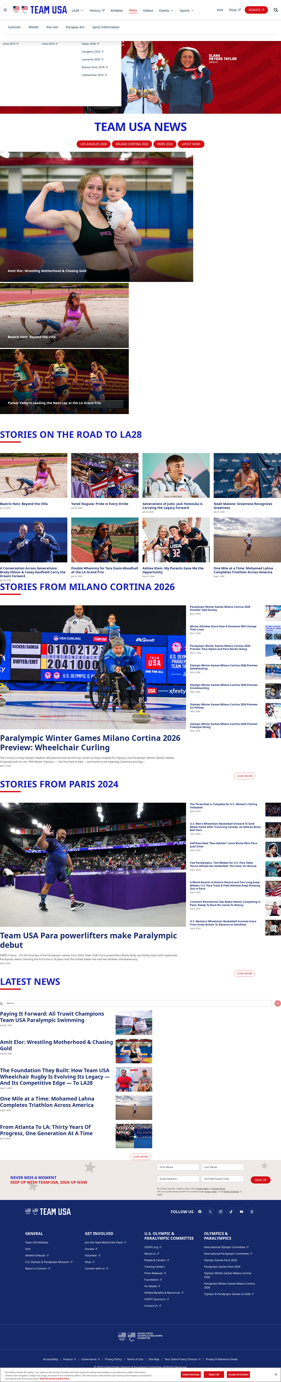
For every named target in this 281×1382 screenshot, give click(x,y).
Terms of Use (219, 1188)
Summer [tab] (14, 27)
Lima (12, 44)
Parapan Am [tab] (75, 27)
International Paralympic (228, 1253)
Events (164, 10)
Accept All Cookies (238, 1374)
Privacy (212, 1191)
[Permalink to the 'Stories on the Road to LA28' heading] (145, 434)
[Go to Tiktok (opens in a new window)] (231, 1212)
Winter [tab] (34, 27)
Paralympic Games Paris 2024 (222, 1266)
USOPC (156, 1299)
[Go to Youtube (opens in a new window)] (241, 1212)
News (133, 10)
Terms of (232, 1191)
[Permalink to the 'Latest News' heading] (63, 981)
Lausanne (94, 59)
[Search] (276, 10)
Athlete (37, 1255)
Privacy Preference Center (222, 1359)
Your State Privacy (183, 1359)
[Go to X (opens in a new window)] (210, 1212)
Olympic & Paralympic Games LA (229, 1294)
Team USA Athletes (36, 1242)
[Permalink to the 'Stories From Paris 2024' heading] (121, 784)
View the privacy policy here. (55, 1378)
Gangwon (94, 51)
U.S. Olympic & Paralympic (49, 1262)
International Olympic (226, 1247)
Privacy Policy (202, 1188)
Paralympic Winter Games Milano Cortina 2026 (229, 1285)
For (152, 1286)
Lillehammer (95, 75)
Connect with (96, 1268)
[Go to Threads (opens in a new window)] (252, 1212)
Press (155, 1273)
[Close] (275, 1374)
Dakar (91, 44)
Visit (220, 10)
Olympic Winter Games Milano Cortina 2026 (227, 1275)
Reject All (214, 1374)
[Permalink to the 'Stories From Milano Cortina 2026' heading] (178, 586)
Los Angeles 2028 (93, 144)
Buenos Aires (96, 67)
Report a (37, 1268)
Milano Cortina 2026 (132, 144)
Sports (185, 10)
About (151, 1253)
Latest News (191, 144)
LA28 (75, 10)
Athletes (117, 10)
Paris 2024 (165, 144)
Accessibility (50, 1359)
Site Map (154, 1359)
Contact (152, 1305)
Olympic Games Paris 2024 (220, 1260)
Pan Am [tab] (52, 27)
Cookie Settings (190, 1374)
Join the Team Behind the (105, 1242)
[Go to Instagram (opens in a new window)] (221, 1212)
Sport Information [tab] (106, 27)
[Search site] (277, 1003)
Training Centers (154, 1266)
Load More (244, 776)
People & (156, 1260)
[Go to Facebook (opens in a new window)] (200, 1212)
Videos (148, 10)
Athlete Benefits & (163, 1292)
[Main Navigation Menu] (5, 10)
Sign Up (261, 1180)
